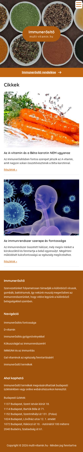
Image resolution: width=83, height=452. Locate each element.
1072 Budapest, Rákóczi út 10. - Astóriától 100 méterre (36, 424)
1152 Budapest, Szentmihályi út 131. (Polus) (30, 414)
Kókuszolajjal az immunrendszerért (25, 343)
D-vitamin (9, 329)
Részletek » (10, 169)
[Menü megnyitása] (78, 5)
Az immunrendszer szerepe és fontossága (35, 241)
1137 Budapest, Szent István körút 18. (27, 404)
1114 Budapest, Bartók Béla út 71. (24, 409)
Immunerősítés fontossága (20, 322)
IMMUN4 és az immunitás (19, 350)
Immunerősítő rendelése (39, 72)
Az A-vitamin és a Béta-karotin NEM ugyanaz (37, 153)
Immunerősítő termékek (18, 364)
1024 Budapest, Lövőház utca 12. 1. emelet (30, 419)
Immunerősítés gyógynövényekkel (24, 336)
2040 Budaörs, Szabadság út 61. (23, 429)
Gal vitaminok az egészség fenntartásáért (29, 357)
